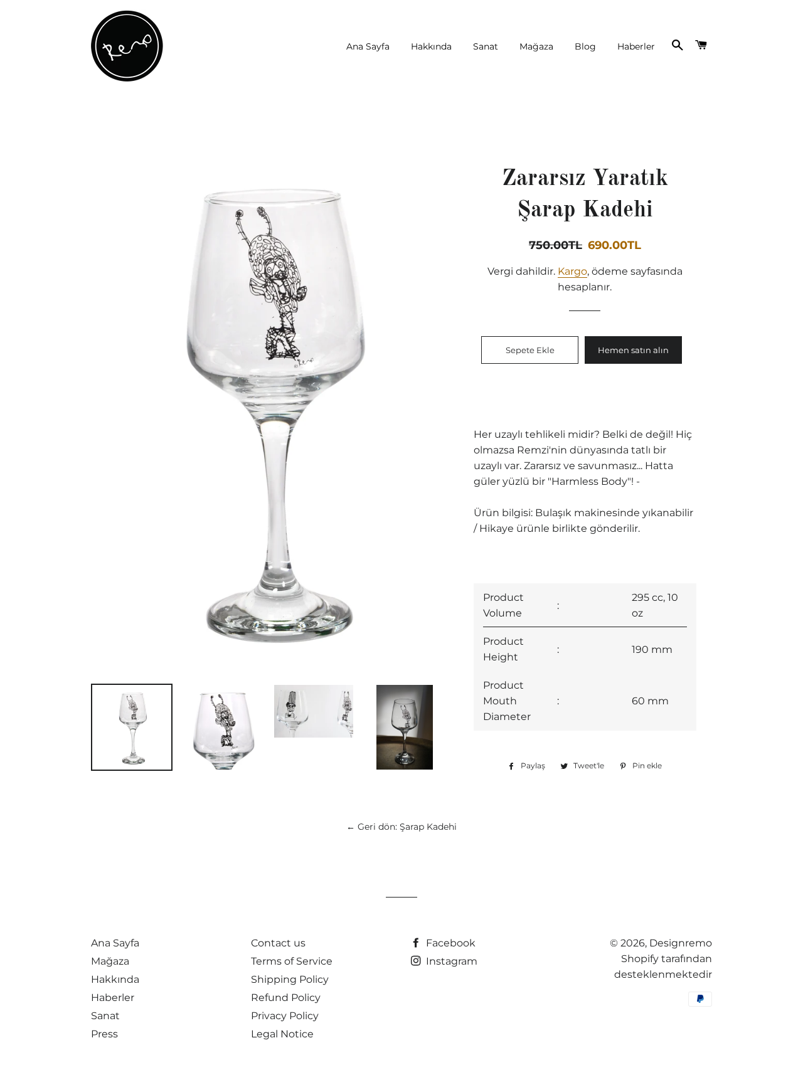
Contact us (278, 943)
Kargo (572, 271)
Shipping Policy (290, 979)
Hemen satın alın (633, 350)
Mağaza (536, 46)
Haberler (636, 46)
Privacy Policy (285, 1016)
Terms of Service (291, 961)
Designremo (680, 943)
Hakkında (431, 46)
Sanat (485, 46)
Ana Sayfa (368, 46)
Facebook (449, 943)
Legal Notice (282, 1034)
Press (104, 1034)
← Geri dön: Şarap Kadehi (401, 826)
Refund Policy (286, 998)
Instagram (450, 961)
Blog (585, 46)
